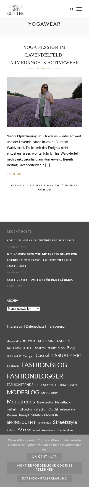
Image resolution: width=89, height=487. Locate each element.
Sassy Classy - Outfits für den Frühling (40, 280)
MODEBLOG (23, 393)
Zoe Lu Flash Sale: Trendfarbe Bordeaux (40, 240)
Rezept (24, 415)
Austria (29, 341)
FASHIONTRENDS (20, 385)
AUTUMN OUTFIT (20, 348)
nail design (25, 409)
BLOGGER (14, 356)
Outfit (53, 409)
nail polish (40, 409)
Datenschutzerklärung (44, 478)
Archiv (12, 300)
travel (36, 430)
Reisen (12, 415)
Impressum (15, 326)
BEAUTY (40, 348)
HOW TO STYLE (69, 385)
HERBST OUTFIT (46, 385)
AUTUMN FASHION (53, 341)
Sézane (24, 430)
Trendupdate (65, 430)
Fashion (13, 366)
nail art (11, 409)
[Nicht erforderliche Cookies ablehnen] (83, 461)
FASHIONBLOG (44, 365)
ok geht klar (44, 456)
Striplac (11, 430)
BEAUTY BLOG (56, 348)
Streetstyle (65, 422)
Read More (16, 174)
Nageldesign (45, 402)
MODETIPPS (49, 393)
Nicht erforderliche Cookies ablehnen (44, 467)
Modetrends (21, 402)
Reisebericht (67, 409)
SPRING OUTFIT (21, 423)
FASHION (18, 185)
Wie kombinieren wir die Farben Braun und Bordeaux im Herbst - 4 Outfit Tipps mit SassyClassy (42, 260)
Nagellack (63, 402)
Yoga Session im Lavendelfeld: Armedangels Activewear (44, 55)
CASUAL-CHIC (66, 356)
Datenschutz (35, 326)
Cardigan (28, 356)
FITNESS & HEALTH (44, 185)
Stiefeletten (44, 423)
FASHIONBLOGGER (35, 376)
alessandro (14, 341)
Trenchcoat (48, 430)
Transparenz (56, 326)
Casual (42, 355)
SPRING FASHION (44, 415)
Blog (71, 348)
